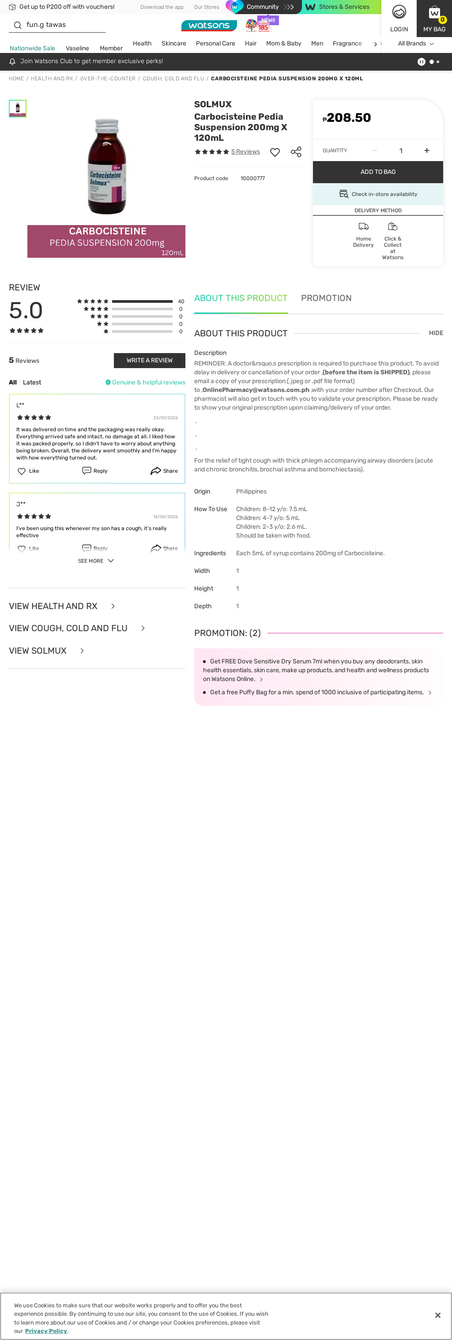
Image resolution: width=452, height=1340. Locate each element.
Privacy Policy (46, 1331)
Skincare (174, 43)
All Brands (412, 43)
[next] (375, 43)
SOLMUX (213, 104)
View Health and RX (54, 606)
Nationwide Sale (32, 48)
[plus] (426, 150)
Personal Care (215, 43)
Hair (250, 43)
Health (142, 43)
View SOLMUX (39, 650)
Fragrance (347, 43)
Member (111, 48)
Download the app (162, 7)
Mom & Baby (283, 43)
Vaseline (77, 48)
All (13, 382)
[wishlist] (275, 151)
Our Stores (206, 7)
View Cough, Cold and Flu (69, 628)
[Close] (438, 1315)
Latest (32, 382)
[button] (434, 18)
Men (317, 43)
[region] (226, 1316)
